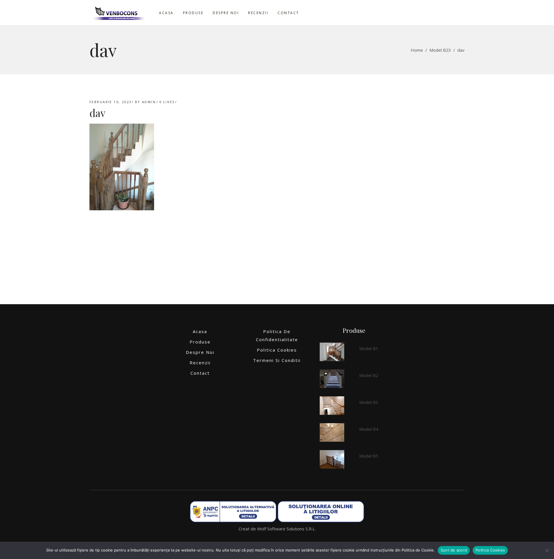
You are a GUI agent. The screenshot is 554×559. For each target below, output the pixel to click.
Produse (200, 342)
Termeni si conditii (277, 360)
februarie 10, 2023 (110, 102)
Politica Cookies (277, 350)
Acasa (200, 331)
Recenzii (200, 362)
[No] (547, 550)
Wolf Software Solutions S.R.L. (286, 529)
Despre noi (200, 352)
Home (417, 50)
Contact (200, 373)
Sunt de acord (454, 550)
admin (149, 102)
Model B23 (440, 50)
